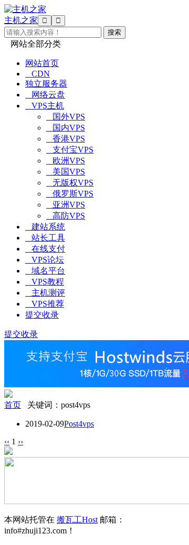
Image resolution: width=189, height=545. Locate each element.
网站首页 (42, 63)
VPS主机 (44, 105)
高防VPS (65, 215)
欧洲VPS (65, 160)
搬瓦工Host (77, 519)
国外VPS (65, 116)
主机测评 (45, 292)
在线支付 (45, 248)
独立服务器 (46, 83)
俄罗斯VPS (69, 193)
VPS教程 (44, 281)
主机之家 (21, 20)
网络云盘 (45, 94)
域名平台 (45, 270)
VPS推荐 (44, 303)
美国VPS (65, 171)
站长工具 (45, 237)
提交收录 (42, 314)
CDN (37, 73)
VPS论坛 (44, 259)
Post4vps (79, 423)
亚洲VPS (65, 204)
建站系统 (45, 226)
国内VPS (65, 127)
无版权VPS (69, 182)
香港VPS (65, 138)
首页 (12, 404)
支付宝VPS (69, 149)
